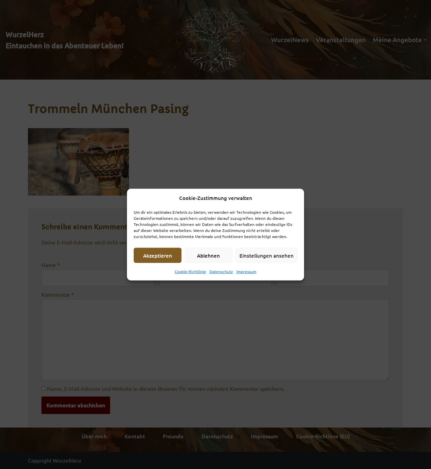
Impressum (246, 271)
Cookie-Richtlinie (190, 271)
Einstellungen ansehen (266, 255)
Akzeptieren (157, 255)
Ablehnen (208, 255)
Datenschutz (221, 271)
